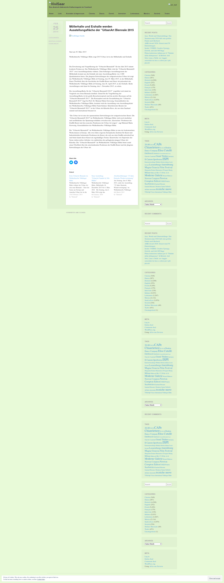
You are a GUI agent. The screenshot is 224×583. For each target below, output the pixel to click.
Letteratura (134, 13)
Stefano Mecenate (151, 104)
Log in (147, 122)
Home (51, 13)
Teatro (167, 13)
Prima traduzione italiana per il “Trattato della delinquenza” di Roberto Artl (159, 54)
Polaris (167, 181)
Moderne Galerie (154, 175)
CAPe (158, 144)
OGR (163, 181)
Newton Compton (152, 178)
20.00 (147, 144)
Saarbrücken (150, 183)
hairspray (171, 156)
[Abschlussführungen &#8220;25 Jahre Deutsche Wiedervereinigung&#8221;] (125, 185)
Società (157, 13)
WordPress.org (150, 129)
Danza (101, 13)
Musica (147, 13)
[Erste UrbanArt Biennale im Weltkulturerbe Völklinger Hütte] (80, 186)
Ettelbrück (156, 153)
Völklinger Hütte (167, 192)
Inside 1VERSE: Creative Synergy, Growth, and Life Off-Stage (157, 49)
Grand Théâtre (162, 156)
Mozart (165, 176)
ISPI (166, 159)
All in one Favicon (156, 132)
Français (148, 87)
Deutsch (52, 41)
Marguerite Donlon (150, 170)
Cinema (92, 13)
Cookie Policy (41, 579)
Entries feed (149, 124)
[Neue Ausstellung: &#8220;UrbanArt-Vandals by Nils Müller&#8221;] (103, 186)
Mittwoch (153, 173)
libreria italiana (165, 162)
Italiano (147, 92)
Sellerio (168, 186)
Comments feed (150, 127)
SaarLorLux (53, 44)
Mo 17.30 (159, 172)
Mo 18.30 (166, 173)
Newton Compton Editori (156, 180)
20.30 (152, 145)
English (147, 82)
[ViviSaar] (57, 3)
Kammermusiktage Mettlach (153, 162)
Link (60, 13)
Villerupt (148, 192)
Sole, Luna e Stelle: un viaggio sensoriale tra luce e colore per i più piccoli (158, 60)
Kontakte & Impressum (75, 13)
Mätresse (169, 176)
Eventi (111, 13)
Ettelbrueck (149, 153)
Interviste (122, 13)
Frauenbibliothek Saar (165, 153)
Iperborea (157, 159)
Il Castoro (149, 159)
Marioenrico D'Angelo (162, 170)
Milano (147, 172)
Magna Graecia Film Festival (158, 167)
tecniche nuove (164, 189)
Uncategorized (150, 109)
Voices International (156, 192)
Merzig (170, 170)
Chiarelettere (152, 147)
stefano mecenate (150, 189)
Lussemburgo (155, 164)
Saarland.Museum (160, 184)
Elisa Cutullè (165, 150)
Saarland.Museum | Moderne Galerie (155, 186)
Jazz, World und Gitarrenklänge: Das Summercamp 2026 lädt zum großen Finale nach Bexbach (158, 38)
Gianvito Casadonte (150, 156)
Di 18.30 (162, 148)
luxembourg (167, 164)
